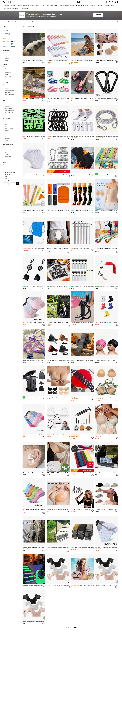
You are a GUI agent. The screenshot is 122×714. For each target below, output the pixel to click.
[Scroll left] (116, 5)
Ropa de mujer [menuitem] (31, 5)
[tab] (7, 21)
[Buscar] (78, 2)
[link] (109, 2)
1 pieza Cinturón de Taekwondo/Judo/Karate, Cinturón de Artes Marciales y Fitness (82, 472)
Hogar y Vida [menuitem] (97, 5)
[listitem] (30, 16)
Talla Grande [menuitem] (46, 5)
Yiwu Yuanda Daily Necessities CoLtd (41, 14)
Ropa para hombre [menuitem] (58, 5)
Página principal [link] (7, 8)
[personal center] (107, 2)
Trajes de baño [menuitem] (39, 5)
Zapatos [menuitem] (91, 5)
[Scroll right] (117, 5)
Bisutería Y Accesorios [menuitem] (83, 5)
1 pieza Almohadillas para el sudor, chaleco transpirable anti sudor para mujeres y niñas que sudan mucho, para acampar (106, 585)
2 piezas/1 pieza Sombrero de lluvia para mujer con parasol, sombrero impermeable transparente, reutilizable (58, 434)
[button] (115, 2)
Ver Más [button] (7, 78)
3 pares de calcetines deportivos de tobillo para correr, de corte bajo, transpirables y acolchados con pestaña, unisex (34, 174)
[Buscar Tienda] (117, 21)
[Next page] (76, 627)
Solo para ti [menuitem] (13, 5)
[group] (11, 33)
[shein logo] (8, 1)
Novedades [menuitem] (19, 5)
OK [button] (17, 183)
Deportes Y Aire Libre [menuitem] (105, 5)
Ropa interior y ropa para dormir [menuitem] (70, 5)
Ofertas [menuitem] (25, 5)
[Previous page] (73, 627)
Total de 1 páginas (67, 627)
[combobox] (29, 26)
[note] (34, 96)
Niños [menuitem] (51, 5)
